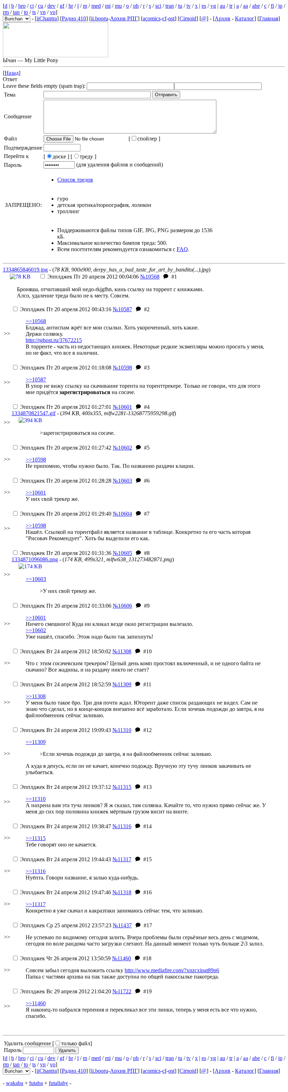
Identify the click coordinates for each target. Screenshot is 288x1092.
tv (188, 6)
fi (272, 6)
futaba (36, 1083)
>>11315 (36, 838)
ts (34, 12)
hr (70, 6)
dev (51, 6)
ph (136, 6)
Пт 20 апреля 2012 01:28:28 (65, 481)
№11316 (121, 826)
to (26, 12)
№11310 (121, 730)
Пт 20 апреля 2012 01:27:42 (65, 448)
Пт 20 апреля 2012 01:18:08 (65, 368)
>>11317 (36, 904)
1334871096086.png (35, 559)
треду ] (88, 156)
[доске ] (56, 156)
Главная (268, 18)
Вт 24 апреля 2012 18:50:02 (65, 651)
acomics (152, 18)
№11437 (122, 925)
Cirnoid (187, 18)
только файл (75, 1043)
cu (40, 6)
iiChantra (47, 18)
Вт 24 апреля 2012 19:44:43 (65, 859)
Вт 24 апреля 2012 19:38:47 (65, 826)
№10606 (122, 606)
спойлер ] (148, 139)
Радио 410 (74, 18)
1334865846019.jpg (25, 270)
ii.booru (99, 18)
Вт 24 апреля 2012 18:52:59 (65, 684)
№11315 (121, 787)
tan (16, 12)
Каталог (244, 18)
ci (32, 6)
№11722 (121, 991)
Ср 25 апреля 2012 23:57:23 (65, 925)
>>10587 (36, 379)
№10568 (149, 277)
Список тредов (75, 180)
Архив (222, 18)
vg (213, 6)
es (204, 6)
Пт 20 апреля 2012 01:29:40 (65, 514)
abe (256, 6)
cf (164, 18)
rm (6, 12)
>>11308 (36, 696)
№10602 (122, 448)
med (96, 6)
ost (171, 18)
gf (62, 6)
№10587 (122, 309)
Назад (12, 73)
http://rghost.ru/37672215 (54, 340)
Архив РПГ (124, 18)
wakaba (14, 1083)
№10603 (122, 481)
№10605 (122, 553)
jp (280, 6)
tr (231, 6)
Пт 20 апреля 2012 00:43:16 (65, 309)
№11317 (121, 859)
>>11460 (36, 1003)
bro (22, 6)
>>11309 (36, 742)
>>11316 (36, 871)
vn (43, 12)
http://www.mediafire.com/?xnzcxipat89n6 (172, 970)
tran (169, 6)
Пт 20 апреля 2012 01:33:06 (65, 606)
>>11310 (36, 799)
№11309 (121, 684)
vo (52, 12)
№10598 (122, 368)
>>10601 (36, 493)
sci (158, 6)
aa (245, 6)
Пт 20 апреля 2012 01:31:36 (65, 553)
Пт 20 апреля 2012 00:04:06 (93, 277)
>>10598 (36, 460)
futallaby (58, 1083)
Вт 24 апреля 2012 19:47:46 (65, 892)
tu (180, 6)
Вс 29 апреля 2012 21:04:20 (65, 991)
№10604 (122, 514)
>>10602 (36, 630)
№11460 (121, 958)
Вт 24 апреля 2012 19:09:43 (65, 730)
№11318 (121, 892)
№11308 (121, 651)
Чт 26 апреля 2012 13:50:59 (65, 958)
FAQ (182, 249)
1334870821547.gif (33, 413)
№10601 (122, 407)
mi (108, 6)
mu (118, 6)
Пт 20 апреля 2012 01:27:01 (65, 407)
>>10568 (36, 321)
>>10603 (36, 579)
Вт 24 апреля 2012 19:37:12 (65, 787)
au (222, 6)
